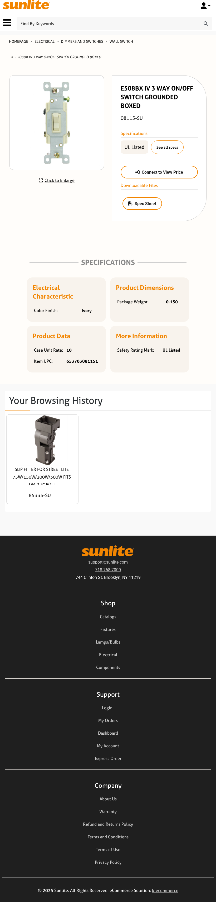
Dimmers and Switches (82, 41)
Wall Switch (121, 41)
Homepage (18, 41)
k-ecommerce (165, 890)
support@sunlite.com (108, 562)
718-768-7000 (108, 569)
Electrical (45, 41)
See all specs (167, 147)
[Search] (205, 23)
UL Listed (134, 147)
